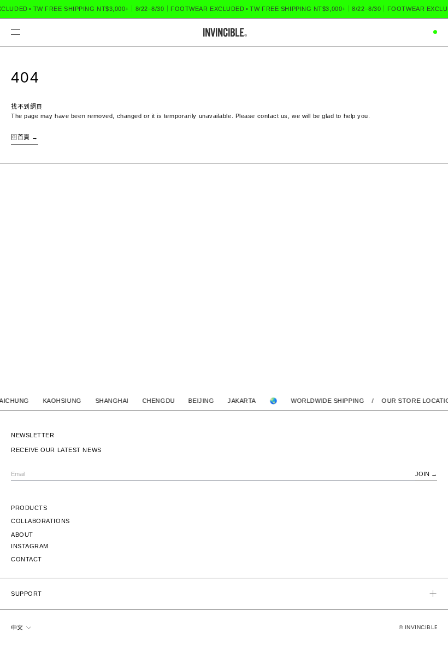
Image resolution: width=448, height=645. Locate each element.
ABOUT (22, 534)
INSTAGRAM (30, 546)
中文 (18, 627)
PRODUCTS (29, 508)
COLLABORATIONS (40, 521)
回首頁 (20, 137)
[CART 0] (433, 32)
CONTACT (26, 559)
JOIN (422, 474)
